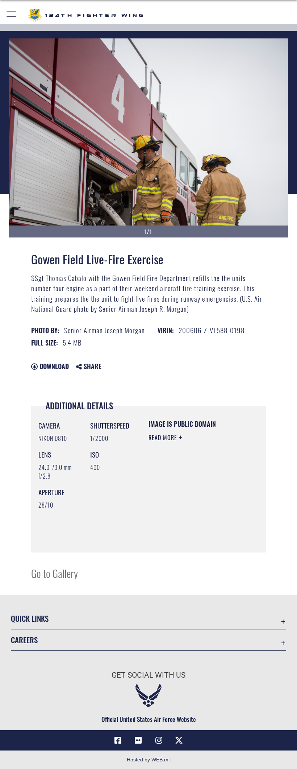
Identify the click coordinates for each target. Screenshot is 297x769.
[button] (12, 15)
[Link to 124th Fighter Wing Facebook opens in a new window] (118, 740)
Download (53, 366)
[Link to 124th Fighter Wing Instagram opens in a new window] (158, 740)
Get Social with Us (148, 675)
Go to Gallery (54, 573)
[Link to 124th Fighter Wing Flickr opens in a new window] (138, 740)
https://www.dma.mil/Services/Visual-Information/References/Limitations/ (192, 529)
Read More (163, 437)
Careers (24, 639)
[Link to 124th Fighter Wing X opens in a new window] (178, 740)
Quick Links (30, 618)
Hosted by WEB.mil (149, 759)
